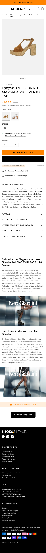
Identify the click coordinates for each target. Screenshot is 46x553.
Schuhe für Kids (7, 461)
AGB (31, 527)
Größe (5, 124)
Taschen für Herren (8, 459)
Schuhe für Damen (8, 452)
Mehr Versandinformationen (15, 136)
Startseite (4, 15)
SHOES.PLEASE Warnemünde (12, 494)
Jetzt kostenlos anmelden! (10, 473)
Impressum (5, 530)
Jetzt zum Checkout (23, 159)
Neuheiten (28, 2)
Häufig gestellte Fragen (10, 510)
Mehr (23, 78)
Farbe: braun (7, 109)
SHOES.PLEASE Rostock (10, 492)
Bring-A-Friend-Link (8, 478)
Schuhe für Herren (8, 456)
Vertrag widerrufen (8, 520)
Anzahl (5, 140)
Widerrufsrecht (7, 527)
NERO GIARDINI (11, 16)
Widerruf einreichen (23, 415)
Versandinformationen (9, 513)
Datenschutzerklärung (21, 527)
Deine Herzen (6, 475)
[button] (38, 8)
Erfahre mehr (40, 165)
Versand (10, 105)
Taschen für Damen (8, 454)
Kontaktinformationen (18, 530)
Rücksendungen (7, 515)
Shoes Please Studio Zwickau (11, 489)
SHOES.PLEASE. (14, 542)
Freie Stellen (6, 518)
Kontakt (4, 508)
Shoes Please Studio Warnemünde (13, 496)
